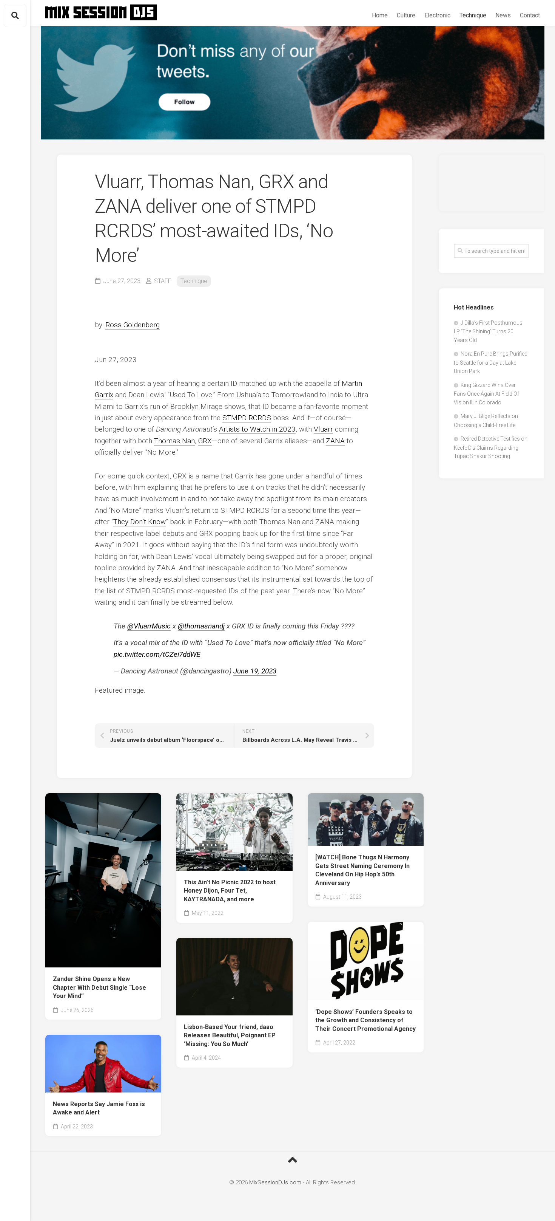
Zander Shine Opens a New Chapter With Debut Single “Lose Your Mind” (99, 987)
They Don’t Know (139, 521)
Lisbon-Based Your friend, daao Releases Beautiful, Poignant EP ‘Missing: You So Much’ (230, 1035)
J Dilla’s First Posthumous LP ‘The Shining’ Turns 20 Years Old (488, 331)
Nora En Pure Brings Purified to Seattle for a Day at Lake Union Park (490, 362)
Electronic (437, 15)
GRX (205, 440)
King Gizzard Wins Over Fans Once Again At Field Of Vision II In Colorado (486, 393)
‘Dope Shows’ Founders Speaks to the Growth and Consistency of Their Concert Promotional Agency (365, 1020)
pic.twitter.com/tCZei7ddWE (157, 654)
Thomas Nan (174, 440)
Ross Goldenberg (132, 324)
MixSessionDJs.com (275, 1182)
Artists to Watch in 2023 (257, 429)
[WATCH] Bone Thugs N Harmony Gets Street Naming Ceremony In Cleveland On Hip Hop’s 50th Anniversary (362, 870)
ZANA (335, 440)
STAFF (162, 281)
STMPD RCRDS (246, 417)
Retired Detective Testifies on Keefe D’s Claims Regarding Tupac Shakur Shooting (490, 447)
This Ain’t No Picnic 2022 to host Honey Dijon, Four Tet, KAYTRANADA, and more (230, 891)
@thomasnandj (201, 626)
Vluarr (323, 429)
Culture (406, 15)
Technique (472, 15)
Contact (530, 15)
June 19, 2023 (254, 671)
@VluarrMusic (149, 626)
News (503, 15)
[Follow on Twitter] (292, 82)
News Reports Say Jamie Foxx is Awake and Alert (99, 1108)
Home (380, 15)
